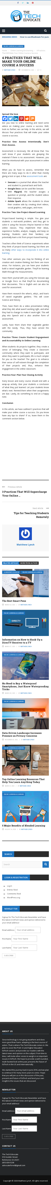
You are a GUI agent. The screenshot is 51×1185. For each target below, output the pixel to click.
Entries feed (12, 889)
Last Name (6, 947)
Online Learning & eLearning (13, 46)
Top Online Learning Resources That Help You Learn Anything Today (23, 781)
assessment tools (35, 176)
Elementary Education (11, 572)
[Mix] (32, 118)
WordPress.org (13, 897)
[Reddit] (27, 118)
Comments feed (14, 893)
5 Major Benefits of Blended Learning (23, 825)
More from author (29, 563)
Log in (9, 886)
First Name (6, 939)
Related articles (10, 563)
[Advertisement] (25, 448)
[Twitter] (10, 118)
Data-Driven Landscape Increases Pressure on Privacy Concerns (22, 734)
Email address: (8, 930)
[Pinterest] (21, 118)
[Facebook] (4, 118)
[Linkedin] (15, 118)
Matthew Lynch (9, 70)
